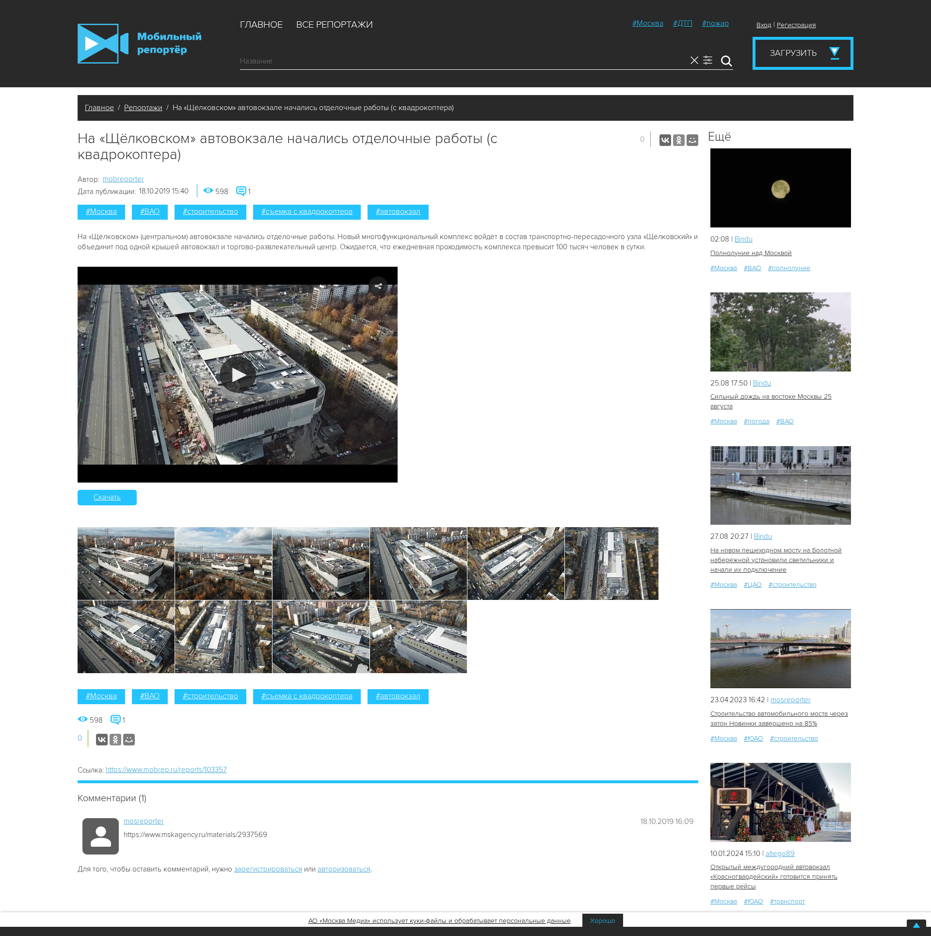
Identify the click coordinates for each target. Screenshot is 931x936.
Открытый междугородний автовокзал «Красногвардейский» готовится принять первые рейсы (773, 876)
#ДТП (682, 23)
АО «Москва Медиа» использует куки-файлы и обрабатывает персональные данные (439, 921)
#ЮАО (753, 738)
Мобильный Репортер (139, 44)
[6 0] (780, 187)
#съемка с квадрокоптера (307, 211)
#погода (757, 421)
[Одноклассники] (679, 140)
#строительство (210, 211)
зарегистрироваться (268, 869)
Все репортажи (334, 25)
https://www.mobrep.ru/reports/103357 (166, 769)
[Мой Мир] (692, 140)
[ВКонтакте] (665, 140)
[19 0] (780, 485)
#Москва (647, 23)
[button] (238, 374)
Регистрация (796, 25)
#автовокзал (398, 211)
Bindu (744, 239)
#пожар (715, 23)
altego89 (780, 853)
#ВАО (150, 211)
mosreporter (144, 821)
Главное (261, 25)
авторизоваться (344, 869)
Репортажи (143, 108)
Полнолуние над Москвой (751, 253)
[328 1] (780, 802)
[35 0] (780, 331)
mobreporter (123, 179)
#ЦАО (753, 585)
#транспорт (787, 901)
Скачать (107, 497)
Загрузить (793, 53)
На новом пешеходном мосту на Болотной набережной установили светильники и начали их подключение (776, 560)
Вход (763, 25)
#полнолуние (789, 268)
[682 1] (780, 648)
